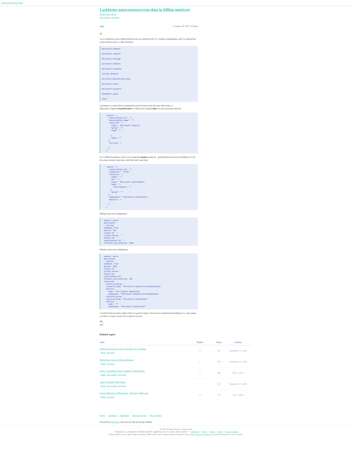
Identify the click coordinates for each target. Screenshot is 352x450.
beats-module (105, 18)
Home (102, 415)
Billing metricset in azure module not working (123, 349)
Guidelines (124, 415)
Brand (220, 432)
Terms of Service (139, 415)
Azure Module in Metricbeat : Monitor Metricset (124, 393)
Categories (112, 415)
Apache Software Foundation (200, 434)
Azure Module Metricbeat (113, 382)
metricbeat (115, 18)
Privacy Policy (155, 415)
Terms (204, 432)
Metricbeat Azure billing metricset (117, 360)
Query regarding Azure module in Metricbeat (122, 371)
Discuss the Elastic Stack (12, 3)
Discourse (115, 422)
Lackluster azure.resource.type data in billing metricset (145, 9)
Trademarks (194, 432)
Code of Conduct (231, 432)
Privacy (212, 432)
